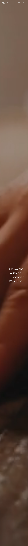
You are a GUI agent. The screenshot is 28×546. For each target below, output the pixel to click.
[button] (21, 3)
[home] (4, 3)
